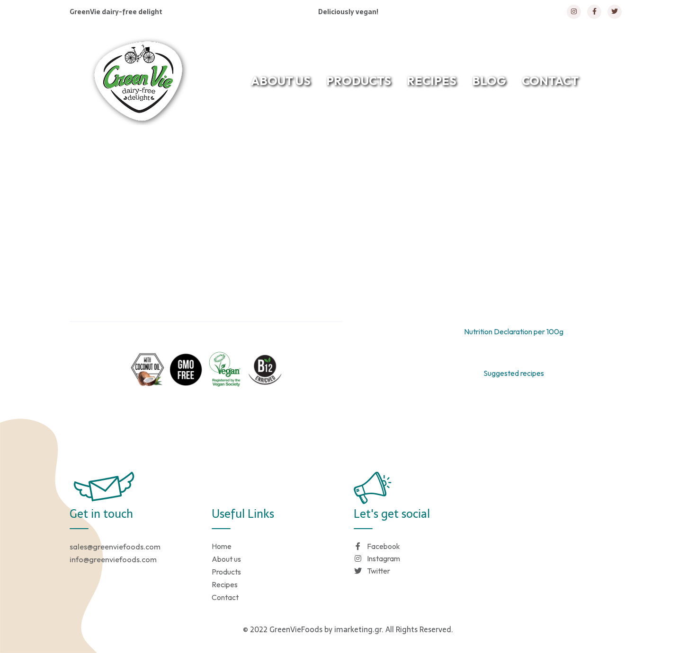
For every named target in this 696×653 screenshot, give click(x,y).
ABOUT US (281, 80)
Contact (225, 597)
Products (226, 571)
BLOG (489, 80)
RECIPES (431, 80)
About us (226, 559)
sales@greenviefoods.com (115, 546)
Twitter (378, 570)
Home (304, 158)
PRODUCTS (358, 80)
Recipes (225, 584)
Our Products (361, 158)
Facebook (383, 546)
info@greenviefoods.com (113, 559)
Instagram (383, 558)
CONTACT (550, 80)
